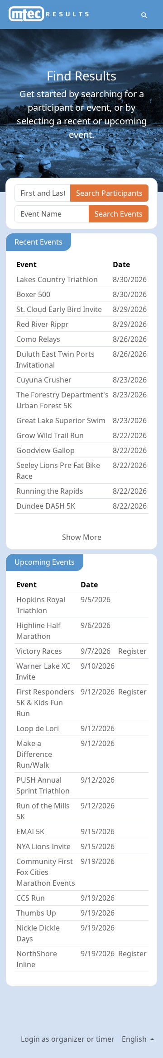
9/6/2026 (95, 625)
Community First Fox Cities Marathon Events (45, 872)
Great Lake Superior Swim (60, 420)
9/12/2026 (98, 692)
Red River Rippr (42, 324)
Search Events (119, 214)
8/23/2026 (130, 380)
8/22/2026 (130, 435)
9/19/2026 (98, 861)
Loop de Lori (37, 728)
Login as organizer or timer (68, 1039)
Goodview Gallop (45, 450)
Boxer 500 (33, 294)
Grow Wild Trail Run (50, 435)
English (135, 1039)
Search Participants (109, 193)
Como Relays (38, 339)
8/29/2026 (130, 309)
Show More (81, 537)
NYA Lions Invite (43, 846)
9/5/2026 (95, 600)
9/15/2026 (98, 831)
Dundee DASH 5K (45, 506)
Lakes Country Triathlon (57, 279)
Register (132, 651)
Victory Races (39, 651)
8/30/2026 (130, 279)
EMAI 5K (30, 831)
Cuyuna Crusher (44, 380)
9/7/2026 (95, 651)
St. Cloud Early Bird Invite (59, 309)
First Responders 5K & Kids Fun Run (45, 702)
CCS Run (30, 898)
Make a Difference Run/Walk (34, 754)
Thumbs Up (36, 913)
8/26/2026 (130, 339)
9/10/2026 (98, 666)
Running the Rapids (49, 491)
